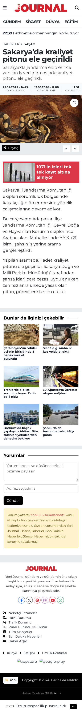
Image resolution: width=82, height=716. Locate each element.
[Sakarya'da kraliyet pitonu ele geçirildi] (41, 119)
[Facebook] (21, 600)
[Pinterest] (37, 600)
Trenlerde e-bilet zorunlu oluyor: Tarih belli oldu (20, 393)
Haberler (11, 44)
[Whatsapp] (60, 600)
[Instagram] (44, 600)
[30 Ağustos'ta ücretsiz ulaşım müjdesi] (61, 376)
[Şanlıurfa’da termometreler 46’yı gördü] (61, 414)
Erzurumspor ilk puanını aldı (41, 706)
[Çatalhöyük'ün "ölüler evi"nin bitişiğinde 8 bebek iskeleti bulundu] (21, 334)
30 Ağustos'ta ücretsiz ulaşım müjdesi (60, 391)
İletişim (29, 653)
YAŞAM (29, 44)
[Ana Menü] (5, 8)
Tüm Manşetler (20, 632)
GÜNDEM (12, 22)
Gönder (13, 500)
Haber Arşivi (18, 641)
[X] (29, 600)
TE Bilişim (53, 693)
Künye (12, 653)
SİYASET (33, 22)
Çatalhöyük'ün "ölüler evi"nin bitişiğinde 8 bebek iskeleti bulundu (20, 353)
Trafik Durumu (20, 622)
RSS (12, 680)
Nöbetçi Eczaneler (23, 613)
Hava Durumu (20, 618)
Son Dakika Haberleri (25, 636)
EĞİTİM (71, 22)
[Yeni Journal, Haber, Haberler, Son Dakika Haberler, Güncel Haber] (41, 7)
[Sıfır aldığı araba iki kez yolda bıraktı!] (61, 334)
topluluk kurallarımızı (48, 515)
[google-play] (52, 662)
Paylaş (13, 148)
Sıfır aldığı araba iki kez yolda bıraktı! (57, 349)
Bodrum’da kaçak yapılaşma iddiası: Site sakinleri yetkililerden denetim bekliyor (21, 433)
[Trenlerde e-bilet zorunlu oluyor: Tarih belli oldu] (21, 376)
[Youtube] (52, 600)
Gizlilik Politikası (54, 653)
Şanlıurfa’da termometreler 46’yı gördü (58, 431)
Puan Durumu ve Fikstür (28, 627)
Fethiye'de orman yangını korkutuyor (41, 33)
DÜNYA (53, 22)
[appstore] (27, 662)
